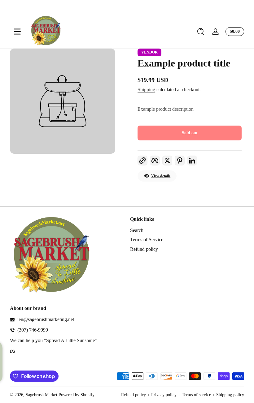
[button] (200, 31)
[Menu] (17, 31)
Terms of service (196, 394)
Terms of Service (146, 239)
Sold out (190, 133)
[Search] (200, 31)
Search (136, 230)
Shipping (146, 89)
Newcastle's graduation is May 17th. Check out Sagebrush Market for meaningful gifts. (149, 7)
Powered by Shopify (76, 394)
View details (160, 176)
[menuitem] (187, 230)
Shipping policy (230, 394)
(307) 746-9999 (32, 329)
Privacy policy (164, 394)
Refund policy (144, 249)
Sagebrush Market (41, 394)
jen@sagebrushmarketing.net (45, 319)
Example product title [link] (184, 63)
